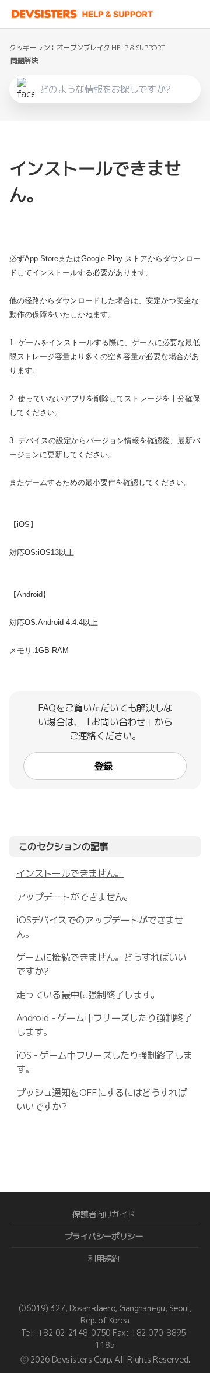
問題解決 (23, 60)
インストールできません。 (70, 873)
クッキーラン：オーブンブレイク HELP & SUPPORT (87, 47)
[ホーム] (82, 14)
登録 (103, 766)
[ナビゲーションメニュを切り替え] (198, 14)
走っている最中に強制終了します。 (88, 994)
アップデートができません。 (74, 896)
